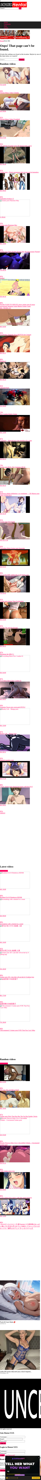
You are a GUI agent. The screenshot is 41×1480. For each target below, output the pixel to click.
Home (6, 22)
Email (2, 1439)
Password (3, 1441)
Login (2, 1455)
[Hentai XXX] (13, 7)
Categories (7, 24)
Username (3, 1437)
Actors (6, 27)
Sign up (3, 1443)
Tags (5, 26)
